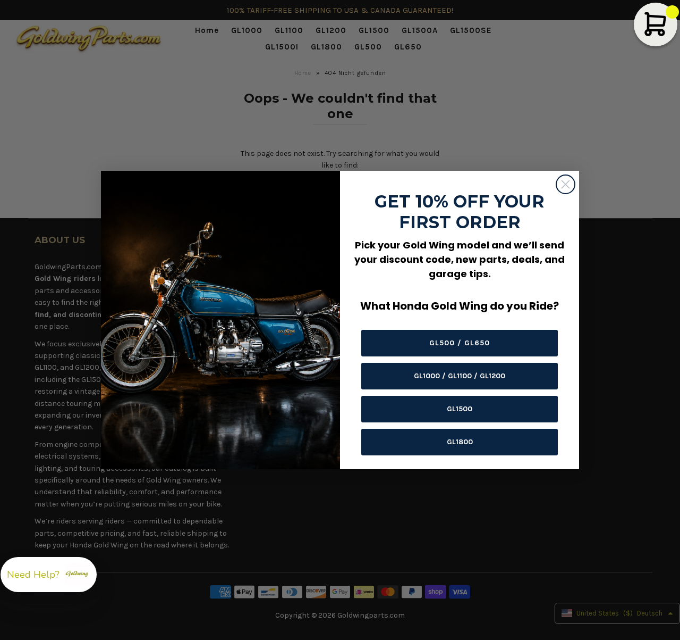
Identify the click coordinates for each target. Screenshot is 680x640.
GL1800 (460, 441)
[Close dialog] (565, 184)
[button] (49, 574)
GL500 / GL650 (459, 342)
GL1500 (459, 408)
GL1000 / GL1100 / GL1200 (459, 375)
